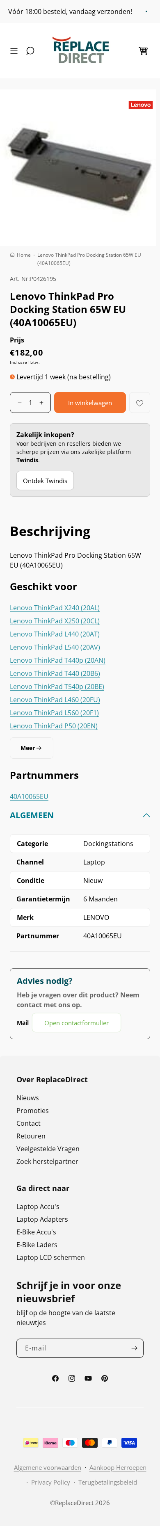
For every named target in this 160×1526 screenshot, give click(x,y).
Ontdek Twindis (45, 481)
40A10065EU (29, 796)
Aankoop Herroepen (117, 1467)
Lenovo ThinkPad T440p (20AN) (57, 660)
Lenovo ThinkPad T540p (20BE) (57, 686)
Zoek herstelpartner (47, 1161)
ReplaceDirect (74, 1503)
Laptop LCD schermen (50, 1257)
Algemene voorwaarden (47, 1467)
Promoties (32, 1110)
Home (24, 254)
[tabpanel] (80, 921)
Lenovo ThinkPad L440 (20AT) (55, 634)
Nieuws (27, 1097)
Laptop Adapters (42, 1219)
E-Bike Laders (36, 1244)
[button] (16, 51)
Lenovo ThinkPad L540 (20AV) (55, 647)
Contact (28, 1123)
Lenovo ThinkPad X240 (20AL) (55, 607)
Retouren (31, 1136)
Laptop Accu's (37, 1206)
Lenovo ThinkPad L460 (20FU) (55, 699)
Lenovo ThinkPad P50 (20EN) (54, 725)
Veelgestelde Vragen (48, 1148)
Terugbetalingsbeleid (107, 1482)
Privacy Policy (50, 1482)
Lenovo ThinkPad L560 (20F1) (54, 712)
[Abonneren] (134, 1348)
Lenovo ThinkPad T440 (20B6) (55, 673)
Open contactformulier (76, 1023)
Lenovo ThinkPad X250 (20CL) (55, 620)
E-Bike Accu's (36, 1231)
